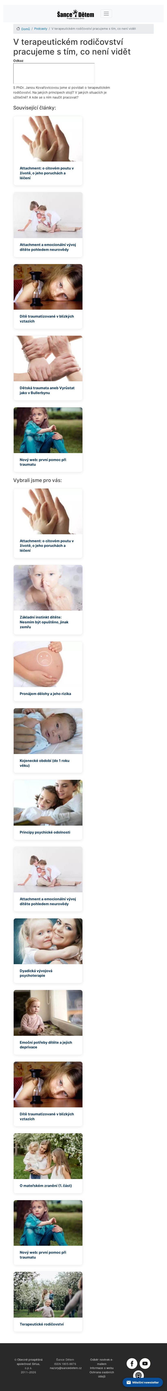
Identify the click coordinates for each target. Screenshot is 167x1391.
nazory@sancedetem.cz (66, 1368)
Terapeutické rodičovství (42, 1324)
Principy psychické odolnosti (45, 832)
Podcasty (40, 29)
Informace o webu (102, 1368)
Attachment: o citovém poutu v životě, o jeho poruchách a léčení (47, 173)
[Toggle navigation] (106, 14)
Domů (25, 29)
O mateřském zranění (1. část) (46, 1185)
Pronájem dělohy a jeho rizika (45, 694)
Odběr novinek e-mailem (101, 1361)
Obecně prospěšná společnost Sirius (30, 1361)
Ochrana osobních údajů (102, 1374)
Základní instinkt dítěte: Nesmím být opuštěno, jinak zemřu (44, 622)
